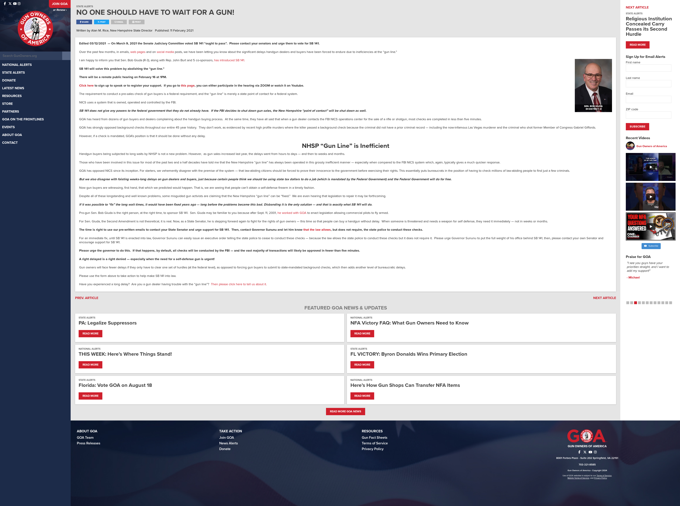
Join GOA (60, 4)
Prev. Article (86, 298)
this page (187, 85)
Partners (10, 111)
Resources (12, 96)
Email (120, 22)
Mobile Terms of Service (578, 478)
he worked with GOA (291, 213)
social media (165, 52)
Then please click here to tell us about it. (239, 284)
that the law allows (317, 230)
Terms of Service (375, 443)
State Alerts (13, 73)
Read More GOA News (345, 411)
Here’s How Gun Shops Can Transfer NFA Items (405, 385)
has (217, 60)
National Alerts (17, 65)
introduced (227, 60)
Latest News (13, 88)
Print (137, 22)
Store (7, 104)
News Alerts (228, 443)
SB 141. (240, 60)
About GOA (12, 135)
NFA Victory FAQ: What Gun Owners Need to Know (409, 322)
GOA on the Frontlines (23, 119)
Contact (10, 143)
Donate (9, 80)
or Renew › (60, 9)
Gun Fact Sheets (374, 438)
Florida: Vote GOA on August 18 (115, 385)
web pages (137, 52)
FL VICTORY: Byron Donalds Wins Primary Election (408, 354)
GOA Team (85, 438)
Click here (86, 85)
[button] (627, 302)
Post (103, 22)
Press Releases (88, 443)
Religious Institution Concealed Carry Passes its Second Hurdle (649, 26)
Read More (90, 333)
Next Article (604, 298)
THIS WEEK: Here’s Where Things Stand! (125, 354)
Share (85, 22)
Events (8, 127)
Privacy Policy (373, 449)
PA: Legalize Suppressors (108, 322)
